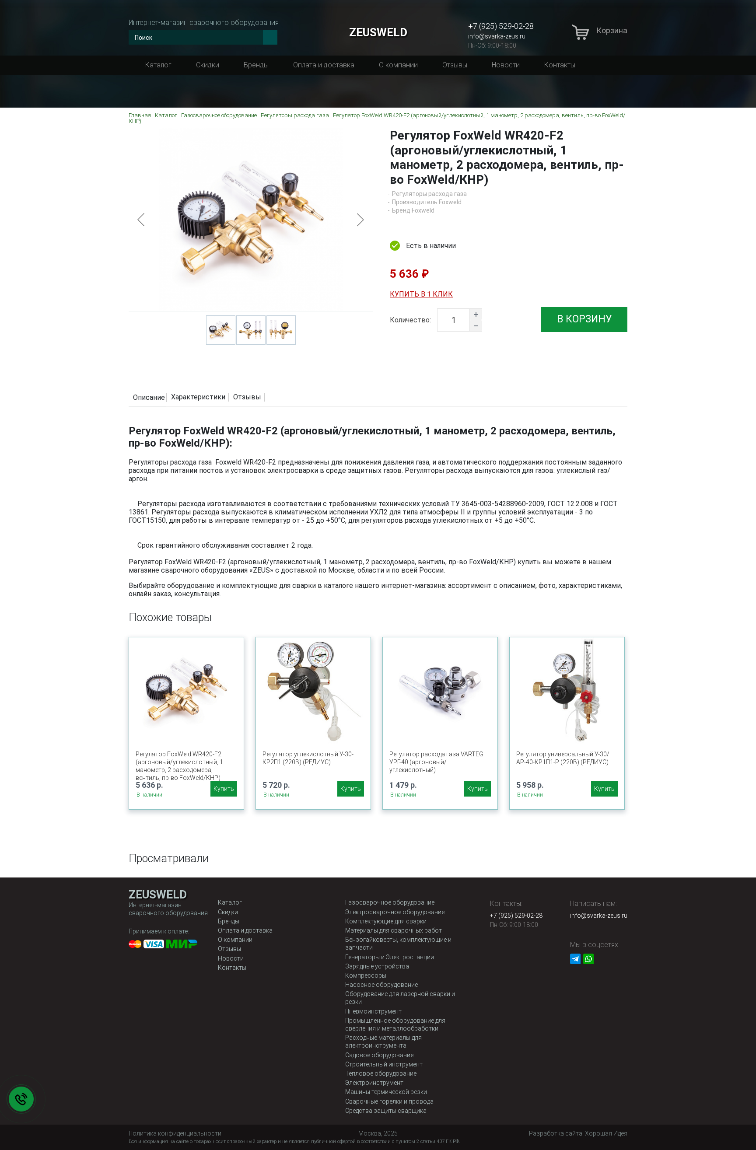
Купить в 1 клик (421, 294)
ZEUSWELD (378, 32)
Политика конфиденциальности (175, 1133)
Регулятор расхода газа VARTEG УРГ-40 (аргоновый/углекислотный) (436, 762)
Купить (224, 788)
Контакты (559, 65)
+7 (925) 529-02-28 (501, 26)
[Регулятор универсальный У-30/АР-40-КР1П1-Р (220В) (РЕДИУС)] (567, 690)
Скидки (207, 65)
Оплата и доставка (323, 65)
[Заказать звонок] (21, 1099)
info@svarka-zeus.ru (496, 36)
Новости (506, 65)
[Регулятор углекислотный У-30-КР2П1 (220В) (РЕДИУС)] (313, 690)
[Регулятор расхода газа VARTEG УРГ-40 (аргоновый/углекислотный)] (440, 690)
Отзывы (454, 65)
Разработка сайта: (578, 1133)
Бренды (256, 65)
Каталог (158, 65)
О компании (398, 65)
